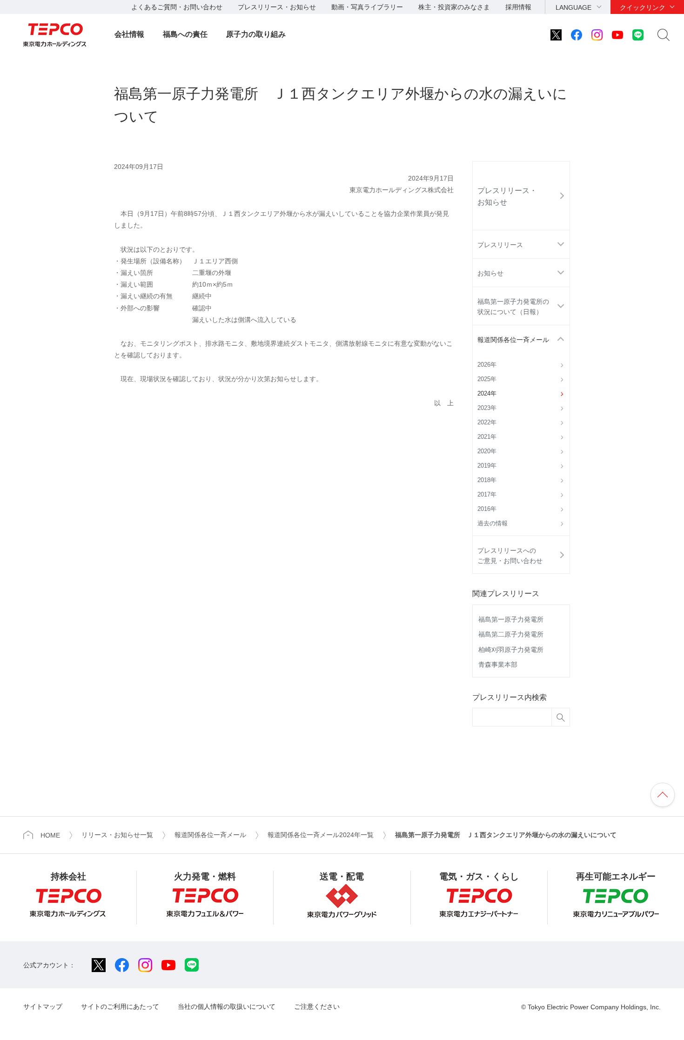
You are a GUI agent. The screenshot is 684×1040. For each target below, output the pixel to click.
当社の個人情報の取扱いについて (226, 1006)
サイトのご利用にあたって (120, 1006)
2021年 (486, 437)
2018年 (486, 480)
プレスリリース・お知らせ (277, 7)
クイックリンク (642, 7)
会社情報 (129, 34)
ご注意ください (317, 1006)
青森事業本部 (497, 664)
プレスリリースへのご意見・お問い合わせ (510, 555)
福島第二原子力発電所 (510, 634)
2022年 (486, 422)
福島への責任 (185, 34)
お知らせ (490, 273)
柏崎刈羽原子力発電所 (510, 649)
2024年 (486, 393)
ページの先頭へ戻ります (662, 795)
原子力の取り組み (256, 34)
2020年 (486, 451)
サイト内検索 (663, 35)
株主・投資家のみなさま (454, 7)
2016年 (486, 509)
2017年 (486, 494)
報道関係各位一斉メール (513, 339)
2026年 (486, 365)
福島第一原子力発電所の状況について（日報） (513, 306)
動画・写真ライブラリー (367, 7)
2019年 (486, 466)
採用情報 (518, 7)
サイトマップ (42, 1006)
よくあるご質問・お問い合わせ (176, 7)
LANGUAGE (573, 7)
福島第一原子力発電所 (510, 619)
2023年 (486, 408)
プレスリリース (500, 244)
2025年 (486, 379)
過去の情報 (492, 523)
